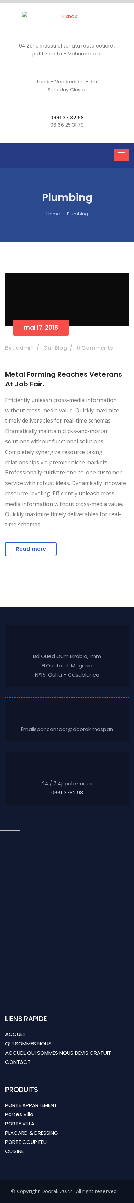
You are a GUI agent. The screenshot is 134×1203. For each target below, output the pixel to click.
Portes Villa (19, 1114)
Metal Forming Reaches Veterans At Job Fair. (63, 379)
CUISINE (14, 1151)
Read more (31, 548)
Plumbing (77, 214)
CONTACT (18, 1062)
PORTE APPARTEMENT (31, 1105)
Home (53, 214)
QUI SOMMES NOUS (28, 1043)
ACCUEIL (15, 1034)
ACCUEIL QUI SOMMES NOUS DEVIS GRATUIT (58, 1052)
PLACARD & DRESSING (31, 1132)
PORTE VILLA (19, 1123)
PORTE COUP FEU (26, 1142)
